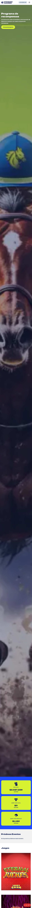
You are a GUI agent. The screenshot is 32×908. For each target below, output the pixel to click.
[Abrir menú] (29, 2)
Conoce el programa (8, 27)
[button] (16, 872)
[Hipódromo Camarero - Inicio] (7, 2)
